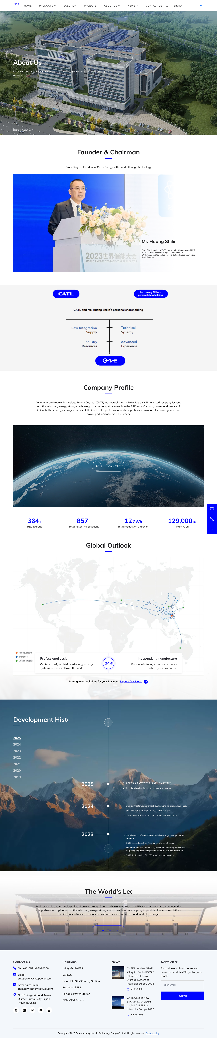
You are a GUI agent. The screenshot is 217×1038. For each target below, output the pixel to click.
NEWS (131, 5)
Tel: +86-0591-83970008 (33, 968)
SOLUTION (70, 5)
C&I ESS (67, 974)
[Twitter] (32, 1010)
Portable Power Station (76, 993)
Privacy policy (152, 1033)
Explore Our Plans (131, 681)
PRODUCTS (46, 5)
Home (16, 129)
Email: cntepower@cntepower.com (34, 976)
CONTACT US (154, 5)
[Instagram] (49, 1010)
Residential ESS (71, 987)
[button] (108, 722)
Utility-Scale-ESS (72, 968)
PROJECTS (90, 5)
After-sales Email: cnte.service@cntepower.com (35, 986)
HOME (27, 5)
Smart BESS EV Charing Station (81, 981)
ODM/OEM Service (73, 1000)
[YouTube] (41, 1010)
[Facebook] (16, 1010)
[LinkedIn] (24, 1010)
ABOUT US (110, 5)
